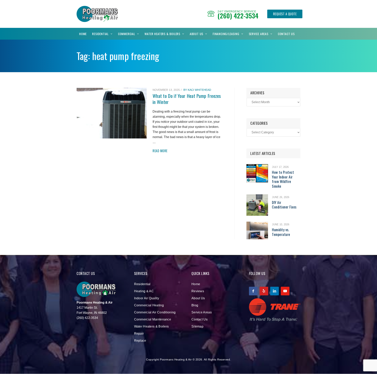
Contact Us (286, 33)
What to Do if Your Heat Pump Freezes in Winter (187, 98)
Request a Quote (285, 14)
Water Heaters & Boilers (162, 33)
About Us (196, 33)
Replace (140, 340)
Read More (160, 151)
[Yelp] (264, 291)
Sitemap (197, 326)
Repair (139, 333)
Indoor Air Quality (146, 298)
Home (83, 33)
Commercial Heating (149, 305)
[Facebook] (253, 291)
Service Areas (258, 33)
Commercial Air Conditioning (155, 312)
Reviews (197, 291)
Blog (194, 305)
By (197, 89)
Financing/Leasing (226, 33)
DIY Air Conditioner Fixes (284, 204)
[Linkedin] (274, 291)
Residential (100, 33)
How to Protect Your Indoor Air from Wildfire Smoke (283, 179)
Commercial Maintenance (152, 319)
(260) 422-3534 (238, 15)
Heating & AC (144, 291)
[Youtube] (285, 291)
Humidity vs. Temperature (281, 232)
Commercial (126, 33)
